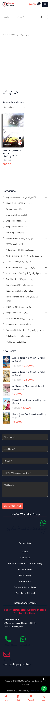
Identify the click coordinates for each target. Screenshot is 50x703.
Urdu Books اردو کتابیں (19, 238)
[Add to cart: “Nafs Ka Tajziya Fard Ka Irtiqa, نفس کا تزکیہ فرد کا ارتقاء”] (20, 138)
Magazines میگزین (17, 312)
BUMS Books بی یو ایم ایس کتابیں (23, 273)
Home (5, 34)
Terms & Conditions (25, 569)
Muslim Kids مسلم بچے (18, 324)
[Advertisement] (25, 63)
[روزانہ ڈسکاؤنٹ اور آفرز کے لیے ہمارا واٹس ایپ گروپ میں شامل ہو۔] (43, 522)
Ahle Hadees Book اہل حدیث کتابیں (24, 255)
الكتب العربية (14, 244)
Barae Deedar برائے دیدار (19, 261)
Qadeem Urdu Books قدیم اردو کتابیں (25, 330)
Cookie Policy (25, 581)
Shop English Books (17, 215)
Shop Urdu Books (16, 226)
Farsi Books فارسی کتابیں (19, 285)
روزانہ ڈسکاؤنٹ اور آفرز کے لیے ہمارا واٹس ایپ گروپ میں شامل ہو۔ (26, 531)
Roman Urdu (14, 209)
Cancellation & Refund (25, 593)
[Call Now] (8, 639)
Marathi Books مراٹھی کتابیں (20, 318)
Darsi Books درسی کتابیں (20, 279)
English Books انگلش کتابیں (21, 197)
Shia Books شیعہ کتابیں (18, 336)
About (25, 552)
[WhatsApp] (23, 639)
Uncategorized (15, 232)
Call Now (11, 645)
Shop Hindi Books (16, 220)
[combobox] (6, 473)
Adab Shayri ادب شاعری (20, 250)
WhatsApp (27, 645)
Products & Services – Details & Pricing (25, 563)
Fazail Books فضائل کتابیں (20, 290)
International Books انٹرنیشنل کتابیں (22, 298)
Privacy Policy (25, 575)
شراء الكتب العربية (16, 341)
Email (7, 660)
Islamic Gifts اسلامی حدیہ (19, 306)
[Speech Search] (41, 17)
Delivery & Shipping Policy (25, 587)
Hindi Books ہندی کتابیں (20, 203)
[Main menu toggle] (45, 4)
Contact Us (25, 558)
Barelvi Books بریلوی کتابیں (21, 267)
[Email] (6, 654)
